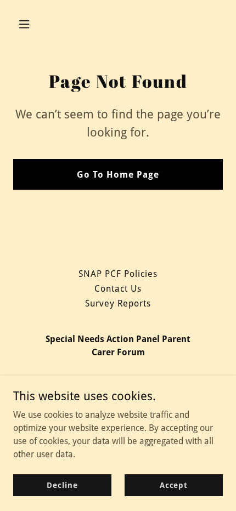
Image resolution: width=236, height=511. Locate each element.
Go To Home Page (118, 174)
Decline (62, 484)
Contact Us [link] (118, 288)
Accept (174, 484)
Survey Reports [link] (118, 303)
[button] (37, 24)
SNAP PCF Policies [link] (118, 274)
